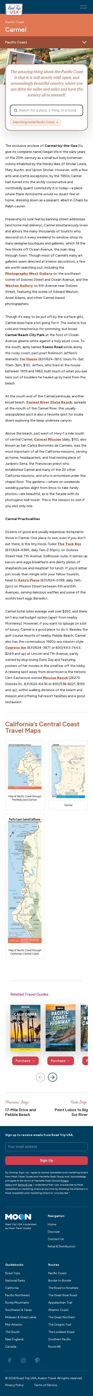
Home (52, 1224)
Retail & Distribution (61, 1246)
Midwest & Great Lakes (20, 1317)
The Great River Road (62, 1295)
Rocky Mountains (17, 1302)
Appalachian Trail (60, 1302)
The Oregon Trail (59, 1324)
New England (14, 1339)
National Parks (15, 1280)
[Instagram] (23, 1360)
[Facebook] (9, 1360)
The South (12, 1332)
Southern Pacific (59, 1339)
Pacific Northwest (17, 1295)
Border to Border (59, 1280)
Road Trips (12, 1273)
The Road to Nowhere (63, 1288)
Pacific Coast (14, 22)
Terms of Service (45, 1385)
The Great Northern (61, 1317)
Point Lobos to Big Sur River (71, 1112)
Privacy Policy (14, 1385)
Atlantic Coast (58, 1310)
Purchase (23, 1061)
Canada (10, 1346)
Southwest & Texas (18, 1310)
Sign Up (46, 1160)
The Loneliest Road (61, 1332)
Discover (54, 1232)
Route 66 (54, 1346)
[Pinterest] (37, 1360)
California (12, 1288)
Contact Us (56, 1239)
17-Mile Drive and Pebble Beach (20, 1112)
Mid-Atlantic (13, 1324)
